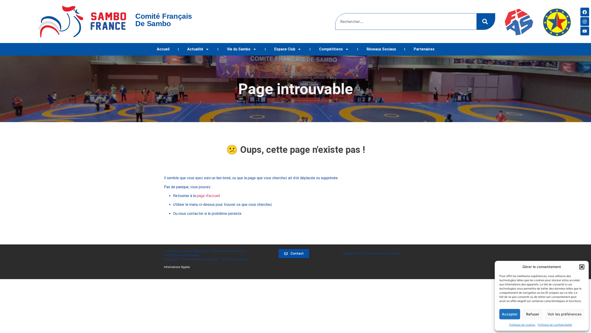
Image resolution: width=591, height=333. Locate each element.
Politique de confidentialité (555, 325)
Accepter (510, 314)
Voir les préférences (565, 314)
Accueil (163, 49)
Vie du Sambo (238, 49)
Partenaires (424, 49)
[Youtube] (584, 31)
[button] (581, 267)
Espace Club (284, 49)
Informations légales (177, 267)
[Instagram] (584, 21)
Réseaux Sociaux (381, 49)
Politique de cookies (522, 325)
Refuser (532, 314)
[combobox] (406, 21)
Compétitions (331, 49)
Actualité (195, 49)
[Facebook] (584, 12)
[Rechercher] (486, 21)
